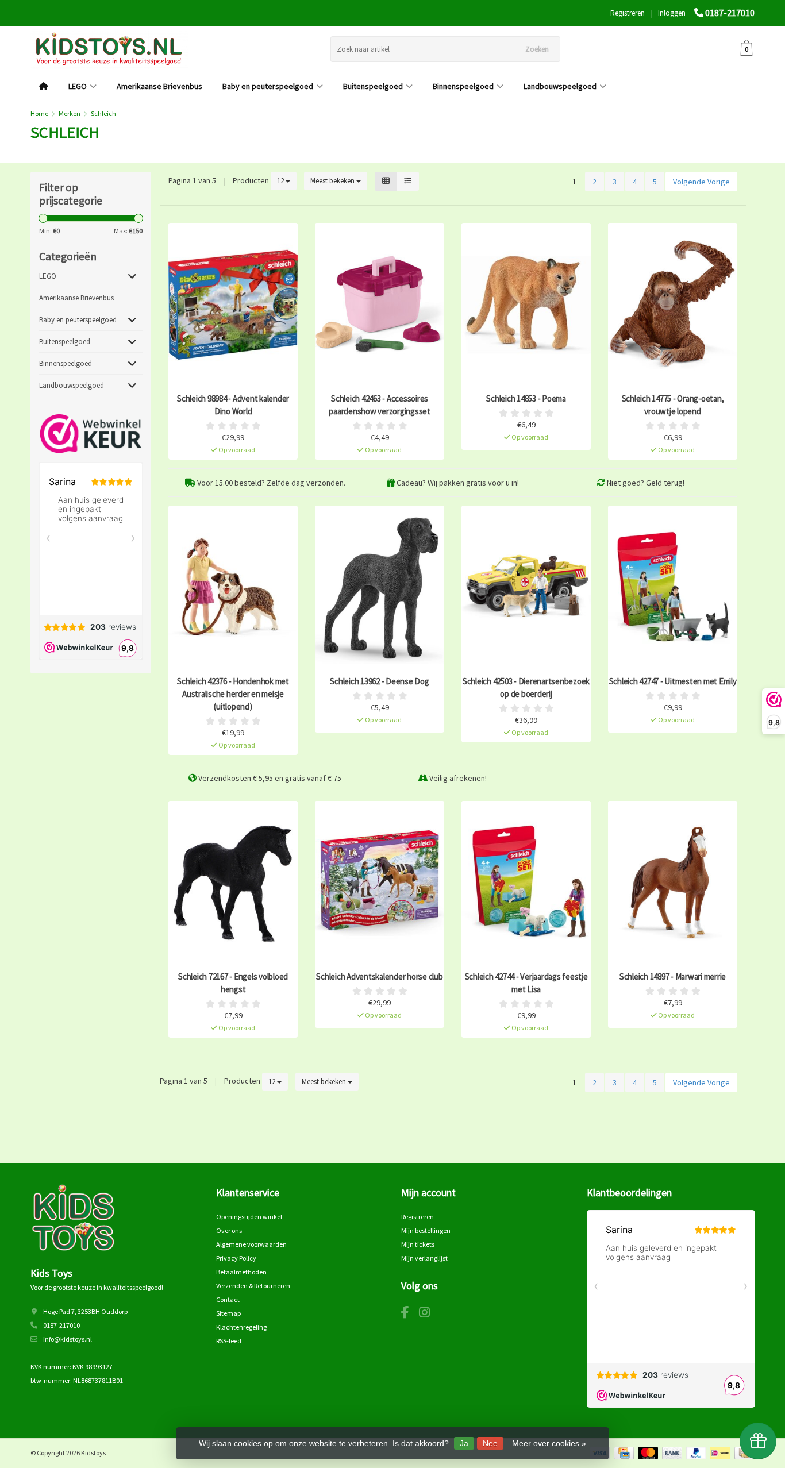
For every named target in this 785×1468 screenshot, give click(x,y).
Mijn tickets (417, 1244)
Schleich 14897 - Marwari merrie (672, 976)
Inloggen (672, 13)
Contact (228, 1299)
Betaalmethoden (241, 1271)
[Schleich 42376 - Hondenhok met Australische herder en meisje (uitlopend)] (233, 587)
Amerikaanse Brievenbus (159, 86)
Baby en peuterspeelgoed (267, 86)
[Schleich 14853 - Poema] (526, 305)
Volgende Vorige (701, 181)
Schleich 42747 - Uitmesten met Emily (673, 681)
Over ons (229, 1230)
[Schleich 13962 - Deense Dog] (379, 587)
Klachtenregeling (241, 1327)
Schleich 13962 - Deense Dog (379, 681)
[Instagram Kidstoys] (428, 1314)
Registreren (627, 13)
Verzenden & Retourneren (253, 1285)
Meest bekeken (333, 181)
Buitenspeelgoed (373, 86)
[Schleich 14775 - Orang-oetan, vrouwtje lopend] (672, 305)
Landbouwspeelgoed (560, 86)
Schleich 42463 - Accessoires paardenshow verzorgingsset (379, 405)
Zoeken (537, 49)
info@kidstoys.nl (67, 1339)
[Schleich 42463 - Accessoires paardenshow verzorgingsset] (379, 305)
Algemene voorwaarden (251, 1244)
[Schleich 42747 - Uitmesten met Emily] (672, 587)
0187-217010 (730, 12)
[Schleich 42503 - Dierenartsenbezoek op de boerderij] (526, 587)
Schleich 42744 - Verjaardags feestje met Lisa (526, 983)
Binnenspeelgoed (463, 86)
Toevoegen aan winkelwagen (228, 441)
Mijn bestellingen (426, 1230)
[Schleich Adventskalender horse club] (379, 883)
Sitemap (228, 1313)
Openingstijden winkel (249, 1216)
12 (281, 181)
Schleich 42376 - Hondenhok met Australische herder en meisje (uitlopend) (233, 694)
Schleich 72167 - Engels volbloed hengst (233, 983)
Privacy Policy (236, 1258)
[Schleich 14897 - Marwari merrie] (672, 883)
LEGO (77, 86)
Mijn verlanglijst (424, 1258)
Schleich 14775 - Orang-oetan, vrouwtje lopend (673, 405)
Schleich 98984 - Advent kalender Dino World (233, 405)
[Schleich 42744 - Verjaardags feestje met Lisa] (526, 883)
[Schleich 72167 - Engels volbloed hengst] (233, 883)
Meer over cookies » (549, 1443)
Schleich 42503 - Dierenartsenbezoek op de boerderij (526, 687)
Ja (464, 1443)
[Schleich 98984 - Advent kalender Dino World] (233, 305)
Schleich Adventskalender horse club (379, 976)
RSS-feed (228, 1340)
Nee (490, 1443)
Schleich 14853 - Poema (526, 398)
